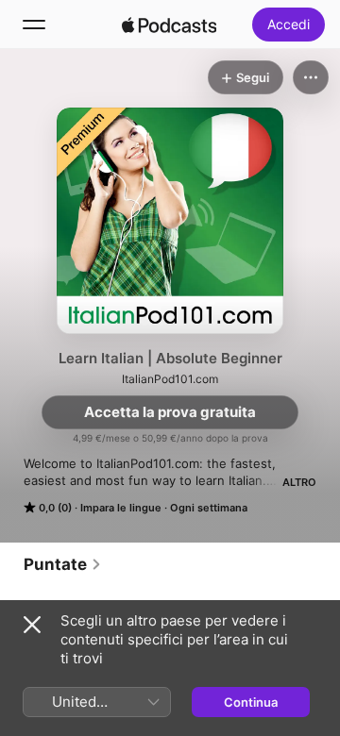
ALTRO (299, 482)
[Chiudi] (32, 624)
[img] (169, 24)
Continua (251, 702)
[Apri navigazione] (34, 24)
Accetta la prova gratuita (170, 412)
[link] (63, 564)
